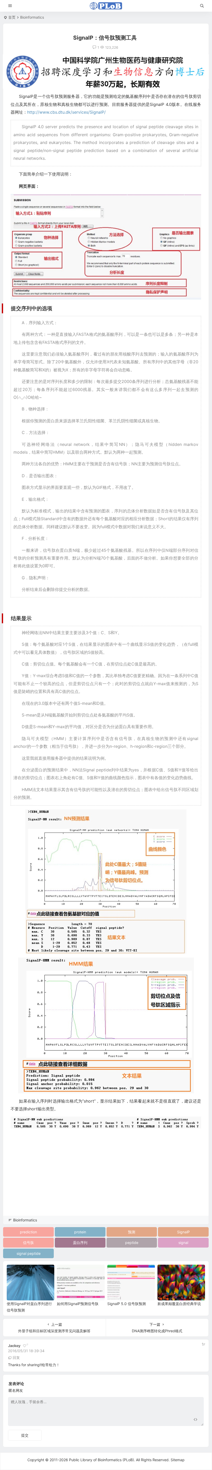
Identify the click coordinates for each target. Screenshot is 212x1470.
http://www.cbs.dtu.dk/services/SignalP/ (66, 112)
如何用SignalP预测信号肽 (78, 1303)
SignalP (183, 1232)
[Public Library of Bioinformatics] (106, 6)
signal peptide (29, 1253)
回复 (16, 1357)
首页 (12, 17)
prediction (28, 1232)
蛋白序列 (80, 1242)
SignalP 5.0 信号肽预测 (126, 1303)
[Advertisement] (106, 1179)
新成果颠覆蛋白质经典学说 (179, 1303)
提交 (24, 1435)
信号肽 (28, 1242)
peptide (131, 1242)
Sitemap (178, 1460)
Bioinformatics (32, 17)
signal (183, 1242)
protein (80, 1232)
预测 (131, 1232)
